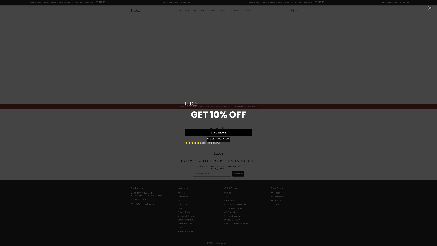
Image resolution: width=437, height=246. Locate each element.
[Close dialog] (430, 8)
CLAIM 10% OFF (218, 132)
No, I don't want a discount (218, 138)
